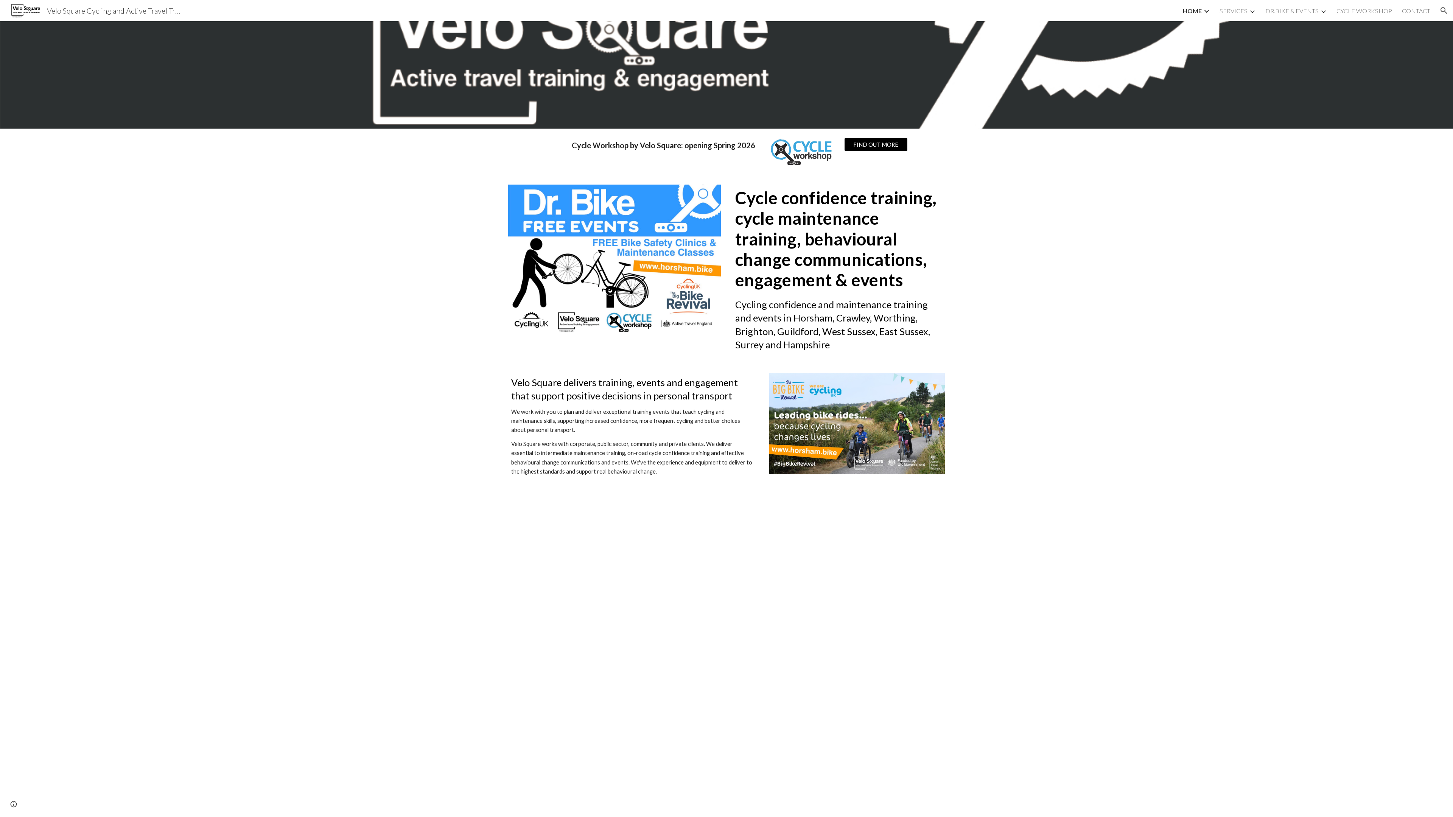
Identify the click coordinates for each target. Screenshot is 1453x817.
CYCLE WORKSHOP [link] (1364, 10)
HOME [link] (1192, 10)
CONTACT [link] (1416, 10)
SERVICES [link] (1234, 10)
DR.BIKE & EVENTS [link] (1292, 10)
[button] (1444, 11)
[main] (651, 145)
